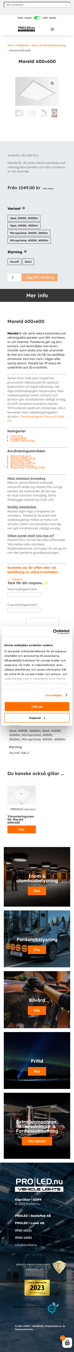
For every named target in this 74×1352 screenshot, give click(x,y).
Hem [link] (11, 45)
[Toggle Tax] (37, 18)
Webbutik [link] (23, 45)
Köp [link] (21, 829)
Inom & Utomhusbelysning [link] (49, 45)
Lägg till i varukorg (39, 277)
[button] (52, 29)
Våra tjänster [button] (37, 1141)
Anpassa (35, 717)
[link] (26, 28)
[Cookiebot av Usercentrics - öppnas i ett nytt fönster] (53, 631)
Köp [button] (37, 949)
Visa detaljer (53, 695)
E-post (22, 605)
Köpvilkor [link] (22, 1199)
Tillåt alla (37, 706)
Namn (22, 589)
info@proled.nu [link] (26, 1245)
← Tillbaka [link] (15, 579)
